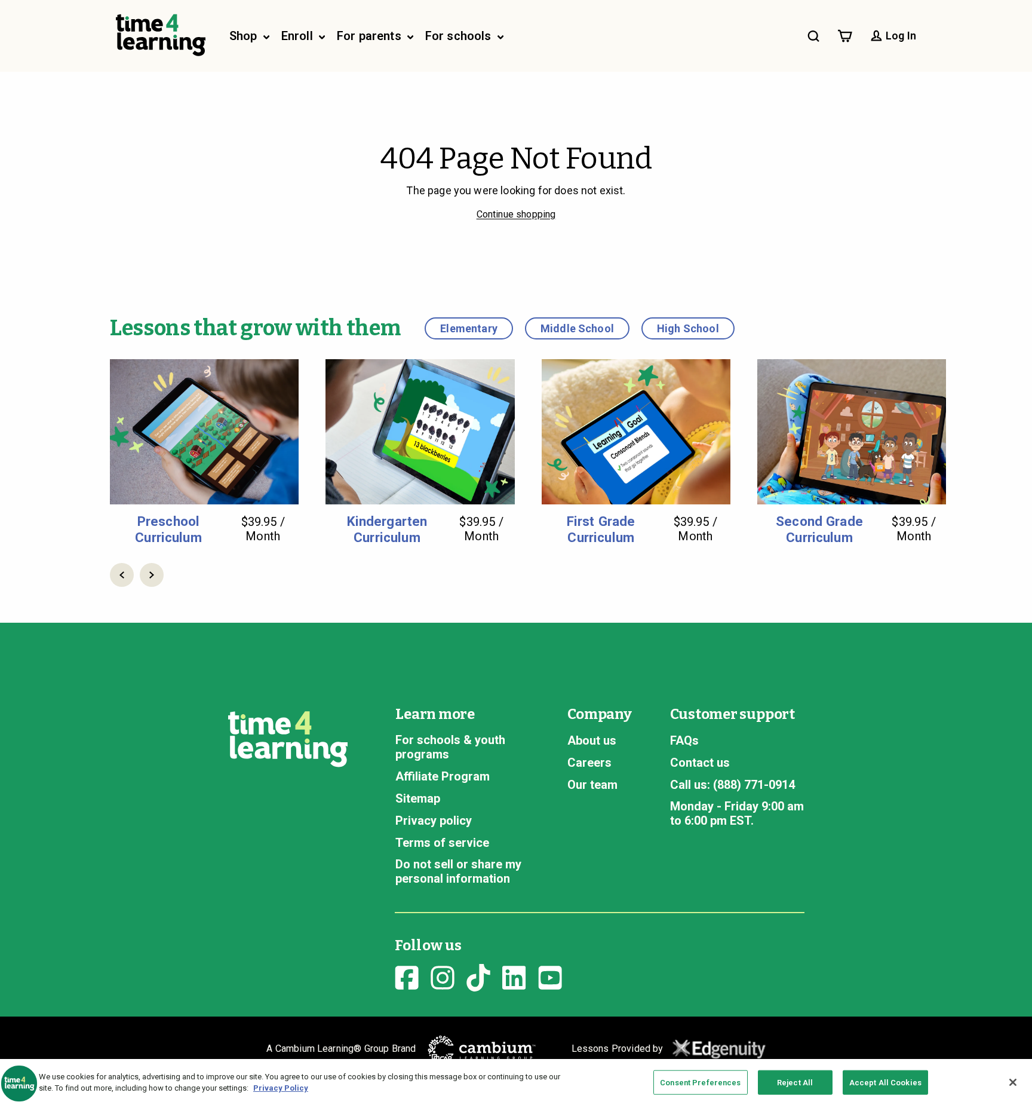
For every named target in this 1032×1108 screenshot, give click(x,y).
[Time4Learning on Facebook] (407, 976)
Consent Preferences (700, 1082)
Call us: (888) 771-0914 (732, 785)
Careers (589, 762)
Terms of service (442, 842)
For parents (370, 36)
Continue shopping (516, 214)
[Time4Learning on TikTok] (478, 976)
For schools (459, 36)
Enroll (298, 36)
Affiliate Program (442, 776)
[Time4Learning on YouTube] (550, 976)
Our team (592, 785)
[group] (204, 452)
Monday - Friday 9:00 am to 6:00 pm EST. (737, 813)
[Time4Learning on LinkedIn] (514, 976)
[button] (122, 575)
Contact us (700, 762)
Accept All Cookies (885, 1082)
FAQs (684, 740)
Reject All (795, 1082)
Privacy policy (433, 820)
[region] (516, 1083)
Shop (244, 36)
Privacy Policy (280, 1087)
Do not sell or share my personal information (458, 871)
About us (591, 740)
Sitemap (417, 798)
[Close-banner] (1013, 1082)
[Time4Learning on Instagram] (442, 976)
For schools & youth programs (450, 747)
